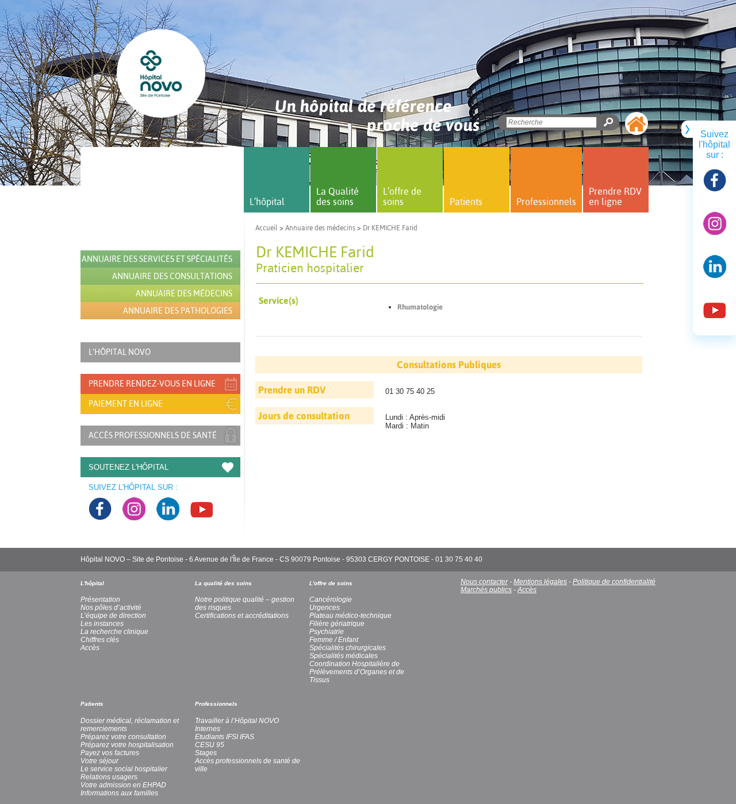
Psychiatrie (326, 632)
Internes (207, 729)
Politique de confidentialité (614, 582)
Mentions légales (540, 582)
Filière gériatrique (337, 624)
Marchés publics (486, 590)
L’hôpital (267, 201)
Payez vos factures (109, 753)
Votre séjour (99, 761)
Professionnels (546, 201)
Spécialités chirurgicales (347, 648)
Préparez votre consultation (123, 737)
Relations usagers (108, 777)
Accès (527, 590)
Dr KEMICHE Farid (390, 228)
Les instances (102, 624)
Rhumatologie (420, 307)
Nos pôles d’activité (110, 608)
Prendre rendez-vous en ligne (152, 383)
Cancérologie (330, 600)
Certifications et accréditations (242, 616)
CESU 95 (209, 745)
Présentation (100, 600)
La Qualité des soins (337, 196)
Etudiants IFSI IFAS (224, 737)
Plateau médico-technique (350, 616)
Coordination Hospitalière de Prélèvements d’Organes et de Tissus (356, 672)
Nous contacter (484, 582)
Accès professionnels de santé (153, 435)
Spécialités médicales (343, 656)
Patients (466, 201)
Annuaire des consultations (172, 276)
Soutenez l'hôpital (128, 467)
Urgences (324, 608)
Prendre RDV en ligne (615, 196)
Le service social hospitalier (123, 769)
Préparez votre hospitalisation (127, 745)
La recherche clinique (114, 632)
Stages (206, 753)
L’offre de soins (402, 196)
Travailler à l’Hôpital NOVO (237, 721)
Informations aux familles (119, 793)
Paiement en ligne (126, 403)
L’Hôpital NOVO (120, 352)
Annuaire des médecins (320, 228)
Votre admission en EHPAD (123, 785)
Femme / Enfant (333, 640)
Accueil (266, 228)
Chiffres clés (99, 640)
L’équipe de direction (113, 616)
